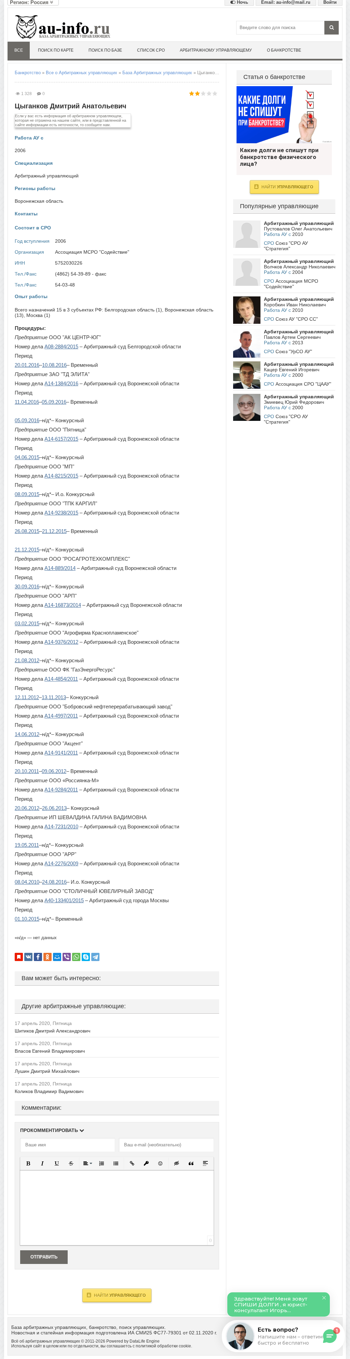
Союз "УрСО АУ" (293, 351)
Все (18, 50)
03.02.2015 (27, 623)
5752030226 (68, 263)
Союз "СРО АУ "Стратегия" (286, 245)
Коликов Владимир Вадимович (49, 1091)
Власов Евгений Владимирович (50, 1051)
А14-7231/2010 (61, 826)
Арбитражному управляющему (216, 50)
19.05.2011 (27, 845)
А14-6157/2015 (61, 439)
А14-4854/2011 (61, 679)
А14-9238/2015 (61, 513)
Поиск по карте (55, 50)
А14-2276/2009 (61, 863)
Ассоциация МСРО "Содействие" (92, 252)
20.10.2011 (27, 771)
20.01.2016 (27, 365)
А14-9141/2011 (61, 753)
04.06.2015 (27, 457)
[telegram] (95, 957)
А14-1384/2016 (61, 383)
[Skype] (86, 957)
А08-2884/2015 (61, 346)
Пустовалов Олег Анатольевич (298, 228)
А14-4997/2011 (61, 716)
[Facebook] (38, 957)
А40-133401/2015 (64, 900)
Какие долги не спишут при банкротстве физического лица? (284, 114)
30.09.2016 (27, 586)
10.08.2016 (54, 365)
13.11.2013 (54, 697)
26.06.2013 (54, 808)
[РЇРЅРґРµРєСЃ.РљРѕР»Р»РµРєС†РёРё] (19, 957)
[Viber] (67, 957)
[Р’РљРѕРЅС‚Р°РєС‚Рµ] (28, 957)
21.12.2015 (54, 531)
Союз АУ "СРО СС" (296, 319)
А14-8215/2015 (61, 476)
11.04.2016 (27, 402)
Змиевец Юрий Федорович (294, 402)
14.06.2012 (27, 734)
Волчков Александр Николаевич (299, 266)
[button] (28, 1163)
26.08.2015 (27, 531)
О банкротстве (284, 50)
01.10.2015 (27, 919)
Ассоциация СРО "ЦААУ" (303, 384)
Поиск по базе (105, 50)
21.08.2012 (27, 660)
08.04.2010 (27, 882)
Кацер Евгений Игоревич (291, 369)
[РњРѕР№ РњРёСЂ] (57, 957)
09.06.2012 (54, 771)
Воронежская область (39, 201)
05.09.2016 (54, 402)
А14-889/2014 (60, 568)
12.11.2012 (27, 697)
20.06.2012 (27, 808)
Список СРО (151, 50)
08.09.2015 (27, 494)
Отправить (43, 1257)
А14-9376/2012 (61, 642)
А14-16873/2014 (62, 605)
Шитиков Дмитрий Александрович (52, 1031)
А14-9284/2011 (61, 789)
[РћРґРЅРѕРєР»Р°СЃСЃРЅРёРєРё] (47, 957)
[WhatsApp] (76, 957)
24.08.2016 (54, 882)
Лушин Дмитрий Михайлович (47, 1071)
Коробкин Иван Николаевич (295, 304)
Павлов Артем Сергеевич (292, 337)
